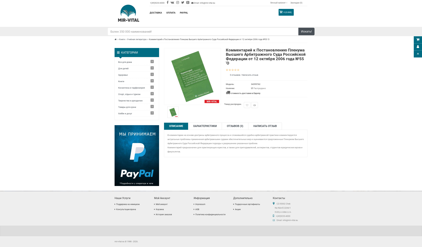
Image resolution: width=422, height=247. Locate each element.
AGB (197, 209)
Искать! (306, 31)
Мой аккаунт (162, 204)
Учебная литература (137, 39)
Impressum (200, 204)
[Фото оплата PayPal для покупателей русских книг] (137, 155)
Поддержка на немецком (128, 204)
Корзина (160, 209)
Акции (238, 209)
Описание (176, 126)
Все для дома (125, 62)
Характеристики (205, 126)
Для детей (123, 68)
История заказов (164, 214)
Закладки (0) (296, 3)
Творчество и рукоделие (130, 100)
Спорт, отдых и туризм (129, 94)
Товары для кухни (127, 107)
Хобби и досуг (125, 113)
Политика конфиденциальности (210, 214)
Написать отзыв (250, 75)
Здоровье (123, 75)
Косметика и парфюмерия (131, 88)
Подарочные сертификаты (247, 204)
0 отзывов (235, 75)
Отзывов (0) (235, 126)
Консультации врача (126, 209)
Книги (122, 39)
